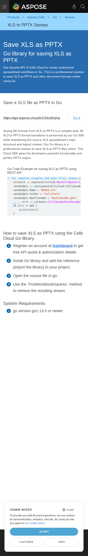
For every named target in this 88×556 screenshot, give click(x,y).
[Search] (82, 6)
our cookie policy (34, 523)
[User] (74, 6)
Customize (26, 542)
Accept (44, 531)
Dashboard (63, 246)
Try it (76, 118)
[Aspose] (29, 6)
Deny (62, 542)
